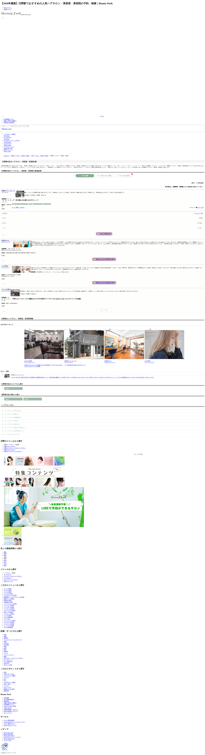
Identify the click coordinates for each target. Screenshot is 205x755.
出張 (5, 641)
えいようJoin (7, 740)
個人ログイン (8, 7)
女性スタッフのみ (9, 674)
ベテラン (6, 677)
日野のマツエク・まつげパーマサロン (15, 448)
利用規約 (6, 701)
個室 (5, 636)
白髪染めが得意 (8, 602)
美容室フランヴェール (8, 191)
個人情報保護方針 (9, 699)
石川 (5, 563)
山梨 (5, 557)
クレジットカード (9, 655)
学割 (5, 672)
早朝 (5, 646)
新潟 (5, 560)
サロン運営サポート (9, 723)
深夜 (5, 648)
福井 (5, 565)
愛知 (5, 552)
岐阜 (5, 555)
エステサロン (8, 578)
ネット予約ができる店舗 (104, 175)
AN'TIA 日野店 (5, 290)
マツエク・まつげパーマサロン (13, 576)
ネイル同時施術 (8, 617)
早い (5, 680)
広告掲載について (9, 119)
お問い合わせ (8, 708)
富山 (5, 562)
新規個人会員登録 (9, 122)
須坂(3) (7, 399)
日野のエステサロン (9, 449)
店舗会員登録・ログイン (11, 709)
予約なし (6, 643)
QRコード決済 (8, 665)
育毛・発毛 (7, 684)
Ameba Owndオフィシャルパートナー (14, 722)
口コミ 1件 (200, 207)
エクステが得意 (8, 593)
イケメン (6, 685)
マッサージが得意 (9, 609)
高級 (5, 634)
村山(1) (27, 399)
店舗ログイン (8, 9)
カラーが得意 (8, 590)
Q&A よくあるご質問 (10, 706)
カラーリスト (8, 687)
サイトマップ (8, 713)
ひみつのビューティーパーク (12, 737)
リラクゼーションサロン (11, 579)
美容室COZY (5, 241)
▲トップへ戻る (138, 454)
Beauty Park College (9, 735)
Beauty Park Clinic (8, 732)
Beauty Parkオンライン (10, 725)
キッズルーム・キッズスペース (13, 639)
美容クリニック (8, 581)
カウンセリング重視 (9, 675)
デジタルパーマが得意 (10, 595)
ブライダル (7, 619)
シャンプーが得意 (9, 605)
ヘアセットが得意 (9, 614)
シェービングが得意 (9, 610)
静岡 (5, 553)
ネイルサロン (8, 574)
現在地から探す (7, 129)
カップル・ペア (8, 660)
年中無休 (6, 644)
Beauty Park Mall (8, 734)
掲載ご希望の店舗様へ (10, 121)
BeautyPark (6, 155)
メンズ (6, 653)
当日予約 (6, 663)
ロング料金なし (8, 661)
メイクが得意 (8, 615)
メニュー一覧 (199, 213)
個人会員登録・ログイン (11, 711)
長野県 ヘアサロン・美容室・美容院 (20, 155)
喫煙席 (6, 638)
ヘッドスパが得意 (9, 607)
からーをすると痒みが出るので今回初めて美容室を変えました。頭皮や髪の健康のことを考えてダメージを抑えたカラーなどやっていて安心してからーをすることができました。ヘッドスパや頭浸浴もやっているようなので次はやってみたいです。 (83, 377)
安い (5, 679)
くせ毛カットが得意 (9, 682)
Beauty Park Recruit (9, 738)
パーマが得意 (8, 592)
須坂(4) (7, 388)
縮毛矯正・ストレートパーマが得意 (14, 597)
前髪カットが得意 (9, 598)
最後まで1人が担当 (9, 689)
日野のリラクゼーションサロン (13, 451)
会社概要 (6, 698)
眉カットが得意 (8, 612)
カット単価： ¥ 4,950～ (18, 207)
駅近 (5, 649)
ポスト (102, 116)
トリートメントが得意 (10, 604)
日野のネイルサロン (9, 446)
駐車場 (6, 651)
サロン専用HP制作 (9, 720)
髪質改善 (6, 690)
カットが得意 (8, 588)
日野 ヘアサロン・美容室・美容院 (39, 155)
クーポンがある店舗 (125, 175)
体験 (5, 656)
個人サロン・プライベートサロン (13, 658)
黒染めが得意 (8, 600)
